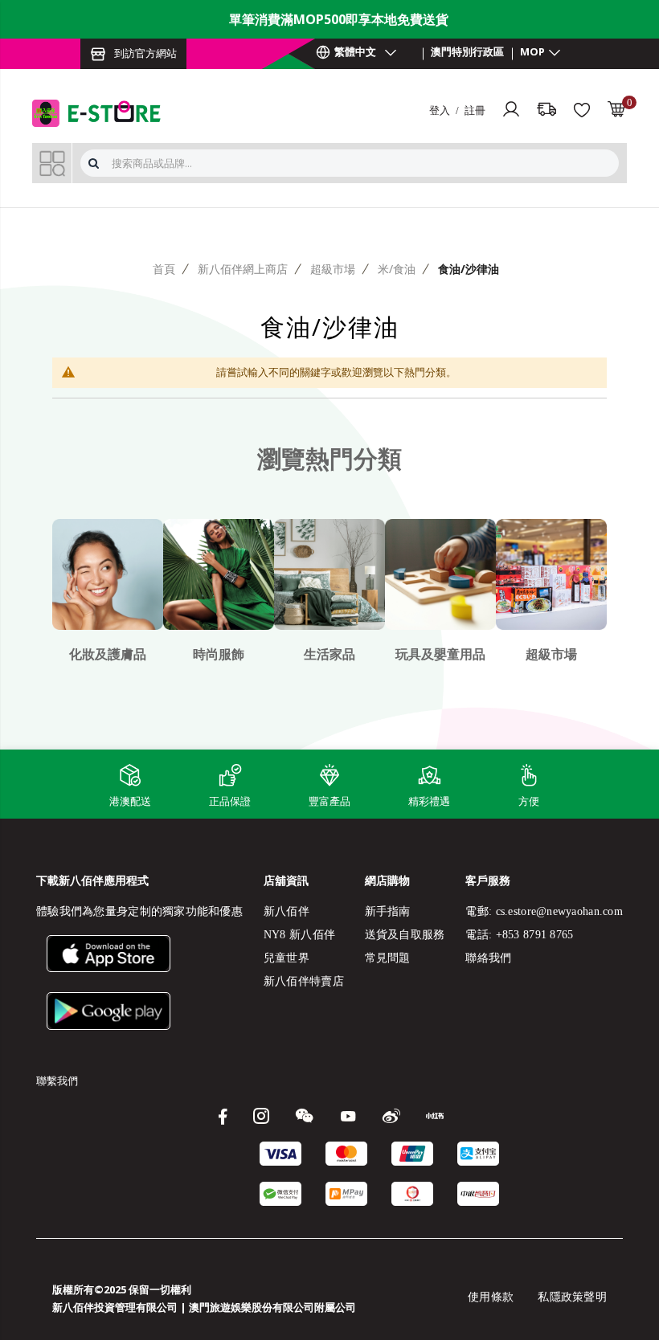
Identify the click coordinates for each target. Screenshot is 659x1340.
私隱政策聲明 (572, 1297)
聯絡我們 (488, 958)
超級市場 (332, 268)
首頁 (164, 268)
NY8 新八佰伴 (299, 935)
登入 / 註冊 (457, 109)
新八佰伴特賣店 (304, 981)
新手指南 (388, 911)
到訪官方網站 (145, 53)
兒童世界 (286, 958)
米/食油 (396, 268)
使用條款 (491, 1297)
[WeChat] (308, 1115)
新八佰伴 (286, 911)
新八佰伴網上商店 (243, 268)
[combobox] (364, 163)
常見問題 (388, 958)
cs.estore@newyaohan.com (559, 911)
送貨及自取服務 (405, 935)
